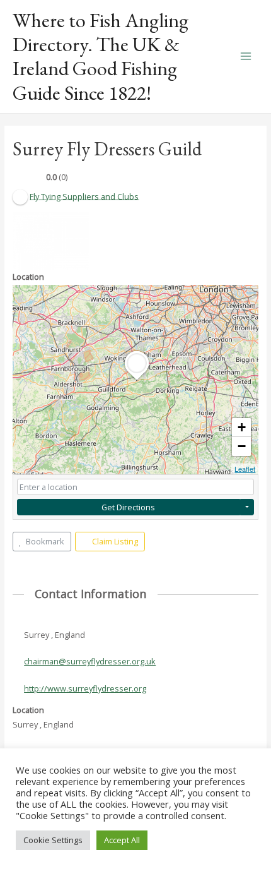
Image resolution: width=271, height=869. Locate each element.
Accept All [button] (122, 840)
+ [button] (242, 427)
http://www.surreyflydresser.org (85, 688)
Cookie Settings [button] (53, 840)
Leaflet (244, 469)
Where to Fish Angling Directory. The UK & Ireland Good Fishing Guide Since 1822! (100, 56)
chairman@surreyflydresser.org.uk (90, 661)
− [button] (242, 446)
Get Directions (128, 507)
